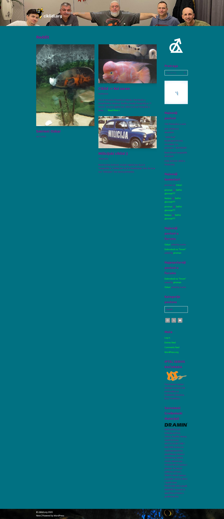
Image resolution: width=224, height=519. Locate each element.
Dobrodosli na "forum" (175, 249)
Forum (113, 13)
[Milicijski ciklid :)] (127, 132)
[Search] (185, 72)
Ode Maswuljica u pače (175, 124)
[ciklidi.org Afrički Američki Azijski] (49, 13)
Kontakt (126, 13)
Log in (167, 338)
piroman (168, 190)
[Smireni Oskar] (65, 85)
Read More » (114, 110)
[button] (86, 13)
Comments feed (171, 347)
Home (69, 13)
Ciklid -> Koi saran (114, 88)
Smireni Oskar (48, 131)
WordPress (59, 515)
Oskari (179, 185)
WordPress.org (171, 352)
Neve (38, 515)
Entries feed (170, 342)
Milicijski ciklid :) (113, 153)
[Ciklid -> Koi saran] (127, 63)
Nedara (167, 198)
